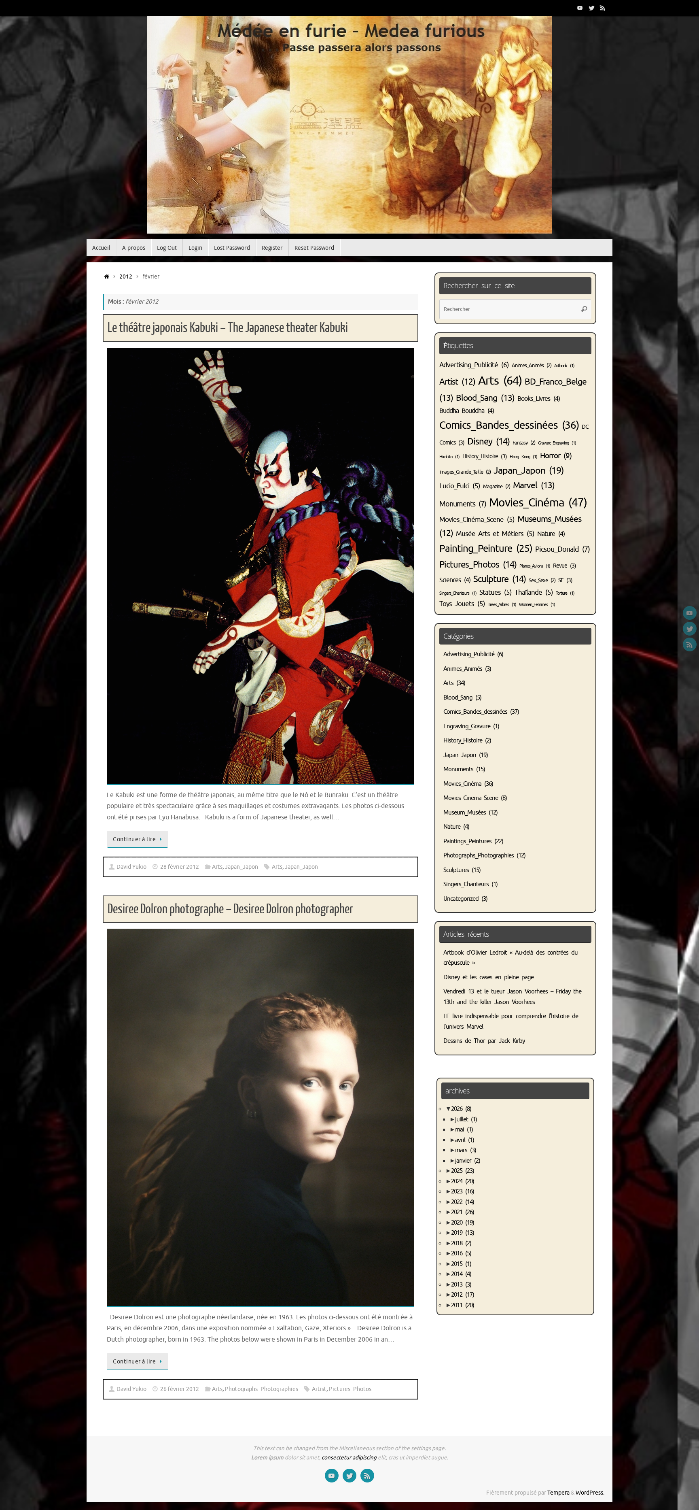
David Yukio (131, 866)
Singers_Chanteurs (458, 593)
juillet (466, 1119)
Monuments (462, 504)
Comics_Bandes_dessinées (509, 425)
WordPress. (590, 1492)
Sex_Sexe (542, 580)
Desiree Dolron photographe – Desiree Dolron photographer (230, 909)
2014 (461, 1274)
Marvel (534, 485)
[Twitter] (591, 7)
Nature (551, 534)
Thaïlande (534, 592)
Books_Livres (538, 399)
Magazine (496, 486)
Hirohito (449, 456)
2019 (462, 1233)
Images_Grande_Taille (465, 472)
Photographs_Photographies (261, 1389)
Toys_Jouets (462, 604)
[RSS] (602, 7)
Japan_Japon (241, 866)
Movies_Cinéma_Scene (477, 519)
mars (465, 1150)
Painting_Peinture (485, 548)
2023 (462, 1191)
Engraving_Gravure (466, 726)
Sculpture (499, 579)
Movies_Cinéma (538, 503)
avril (464, 1140)
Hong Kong (523, 456)
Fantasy (524, 443)
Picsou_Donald (562, 549)
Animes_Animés (531, 365)
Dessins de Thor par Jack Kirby (484, 1041)
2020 (462, 1223)
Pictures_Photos (350, 1389)
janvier (467, 1161)
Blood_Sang (485, 398)
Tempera (558, 1492)
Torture (565, 593)
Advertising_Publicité (474, 364)
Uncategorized (461, 899)
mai (464, 1130)
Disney (488, 441)
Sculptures (456, 870)
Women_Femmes (537, 604)
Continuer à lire (134, 839)
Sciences (454, 580)
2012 (125, 276)
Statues (495, 592)
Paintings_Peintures (467, 841)
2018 (461, 1243)
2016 (461, 1253)
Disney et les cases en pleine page (488, 977)
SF (565, 580)
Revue (564, 565)
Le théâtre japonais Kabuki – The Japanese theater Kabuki (228, 328)
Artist (319, 1389)
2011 (462, 1305)
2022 (462, 1202)
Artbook (564, 365)
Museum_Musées (464, 813)
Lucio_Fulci (459, 486)
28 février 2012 (179, 866)
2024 (462, 1181)
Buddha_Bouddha (466, 411)
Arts (217, 866)
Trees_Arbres (502, 604)
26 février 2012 (179, 1389)
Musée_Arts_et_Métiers (495, 534)
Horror (556, 456)
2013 (461, 1285)
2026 (461, 1109)
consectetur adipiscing (349, 1457)
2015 (461, 1264)
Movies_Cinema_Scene (470, 798)
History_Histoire (484, 456)
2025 (462, 1171)
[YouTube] (580, 7)
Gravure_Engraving (557, 443)
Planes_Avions (534, 566)
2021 (462, 1212)
